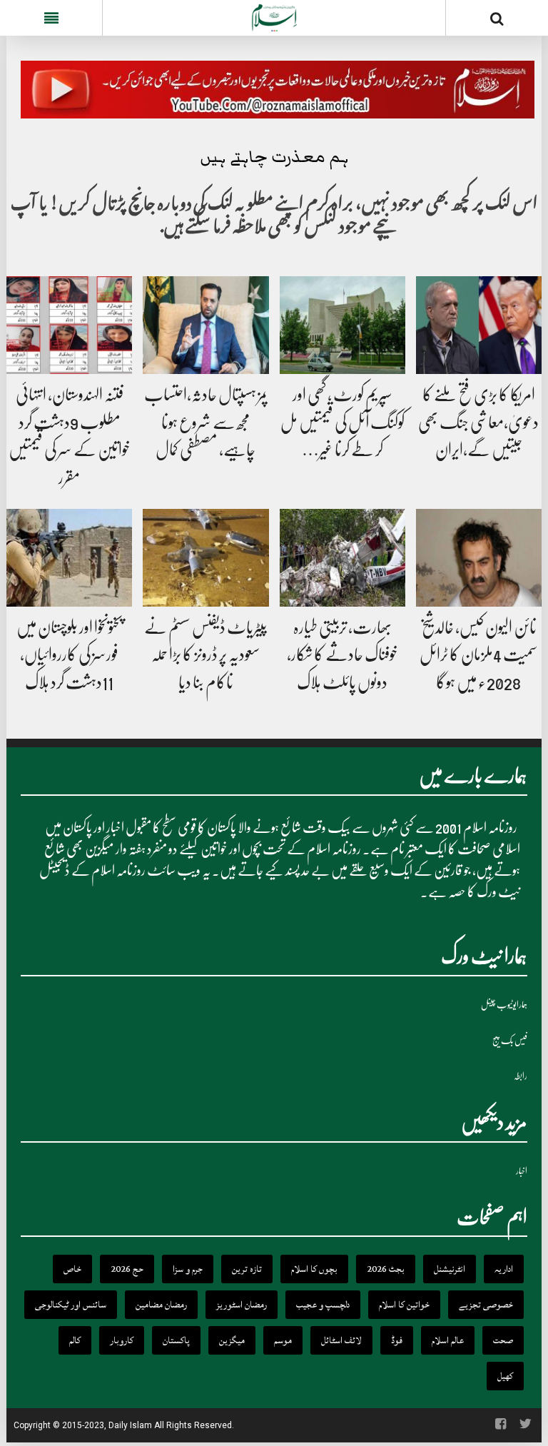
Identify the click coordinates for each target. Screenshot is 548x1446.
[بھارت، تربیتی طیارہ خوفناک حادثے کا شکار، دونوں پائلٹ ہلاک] (342, 558)
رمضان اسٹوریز (241, 1304)
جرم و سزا (188, 1269)
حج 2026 (127, 1269)
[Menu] (51, 18)
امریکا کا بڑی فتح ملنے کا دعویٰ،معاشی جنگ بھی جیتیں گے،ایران (478, 422)
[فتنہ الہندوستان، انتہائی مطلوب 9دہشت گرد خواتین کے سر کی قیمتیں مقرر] (69, 326)
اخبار (521, 1171)
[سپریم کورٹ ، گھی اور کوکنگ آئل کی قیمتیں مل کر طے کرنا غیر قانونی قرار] (342, 326)
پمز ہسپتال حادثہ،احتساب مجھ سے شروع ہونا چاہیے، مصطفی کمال (206, 422)
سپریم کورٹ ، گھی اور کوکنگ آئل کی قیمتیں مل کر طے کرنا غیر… (342, 422)
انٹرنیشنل (449, 1269)
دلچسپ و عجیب (323, 1304)
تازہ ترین (247, 1269)
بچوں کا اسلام (314, 1269)
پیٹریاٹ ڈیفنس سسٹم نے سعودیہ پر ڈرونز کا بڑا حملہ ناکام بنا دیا (205, 654)
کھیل (505, 1376)
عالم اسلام (448, 1340)
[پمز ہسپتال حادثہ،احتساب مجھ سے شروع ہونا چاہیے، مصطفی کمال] (205, 326)
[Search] (497, 21)
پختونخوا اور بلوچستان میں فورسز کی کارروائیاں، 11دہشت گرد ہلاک (69, 654)
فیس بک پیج (509, 1040)
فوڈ (396, 1340)
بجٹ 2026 (386, 1269)
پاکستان (176, 1340)
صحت (503, 1340)
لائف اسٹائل (341, 1340)
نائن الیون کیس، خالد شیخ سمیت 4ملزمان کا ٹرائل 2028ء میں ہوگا (478, 654)
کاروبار (121, 1340)
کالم (75, 1340)
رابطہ (520, 1076)
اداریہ (503, 1269)
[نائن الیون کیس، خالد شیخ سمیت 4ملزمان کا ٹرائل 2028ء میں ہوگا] (479, 558)
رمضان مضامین (161, 1304)
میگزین (232, 1340)
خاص (72, 1269)
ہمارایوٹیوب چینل (504, 1004)
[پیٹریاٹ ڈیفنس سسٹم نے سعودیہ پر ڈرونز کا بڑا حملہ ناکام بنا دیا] (205, 558)
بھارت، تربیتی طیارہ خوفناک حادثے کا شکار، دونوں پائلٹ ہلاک (342, 654)
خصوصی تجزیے (486, 1304)
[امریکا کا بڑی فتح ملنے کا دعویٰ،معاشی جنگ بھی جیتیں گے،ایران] (479, 326)
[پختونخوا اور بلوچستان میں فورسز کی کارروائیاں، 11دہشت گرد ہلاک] (69, 558)
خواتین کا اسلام (404, 1304)
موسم (283, 1340)
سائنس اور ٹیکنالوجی (70, 1304)
